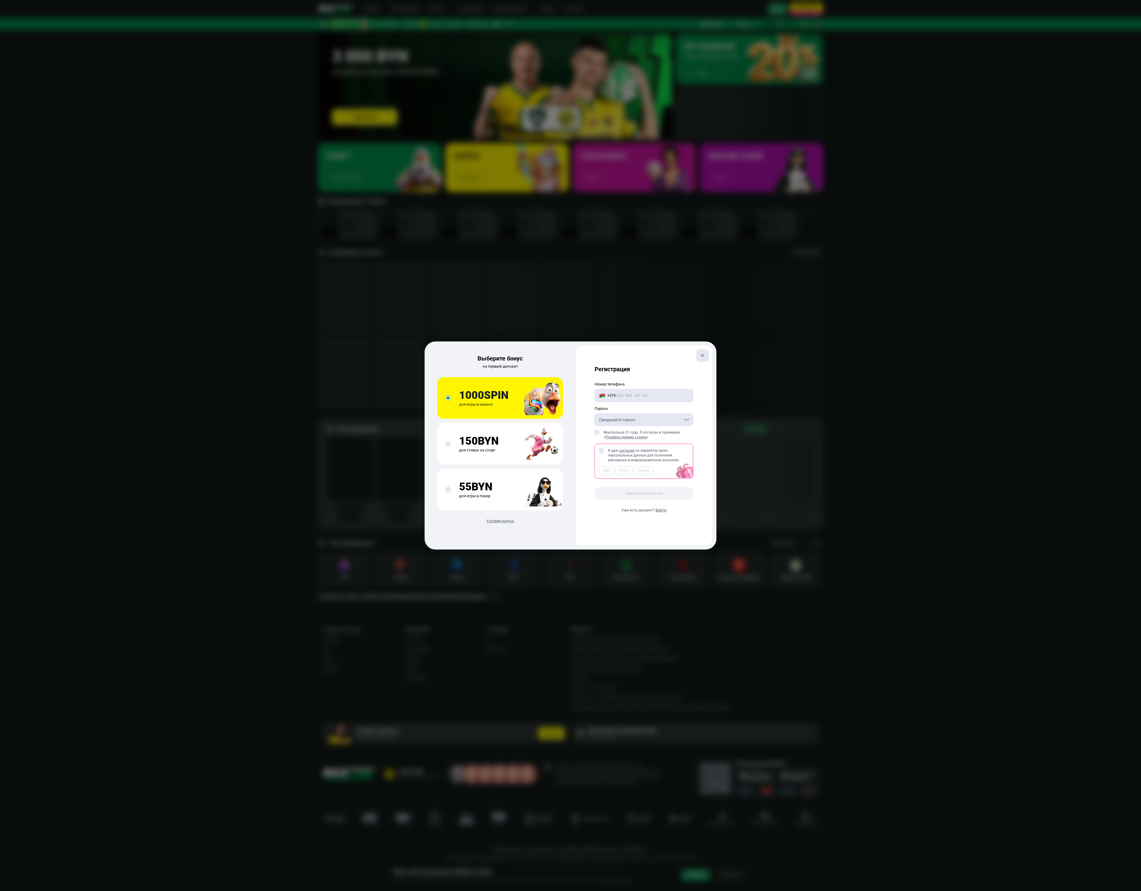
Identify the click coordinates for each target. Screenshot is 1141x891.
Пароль (601, 408)
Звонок (643, 470)
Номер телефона (610, 384)
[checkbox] (597, 432)
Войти (660, 510)
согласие (626, 450)
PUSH (623, 470)
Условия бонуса (500, 521)
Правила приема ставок (626, 437)
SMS (606, 470)
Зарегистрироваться (644, 493)
